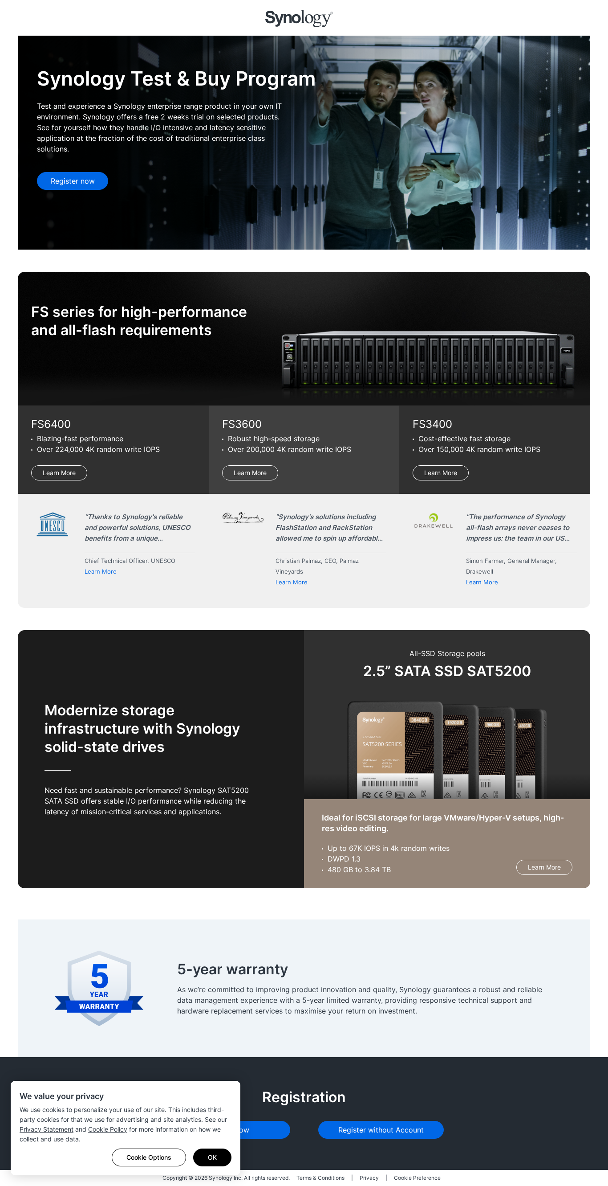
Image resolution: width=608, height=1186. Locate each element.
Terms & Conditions (320, 1177)
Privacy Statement (46, 1129)
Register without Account (381, 1129)
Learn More (59, 472)
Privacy (369, 1177)
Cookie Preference (417, 1177)
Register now (73, 180)
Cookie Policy (107, 1129)
